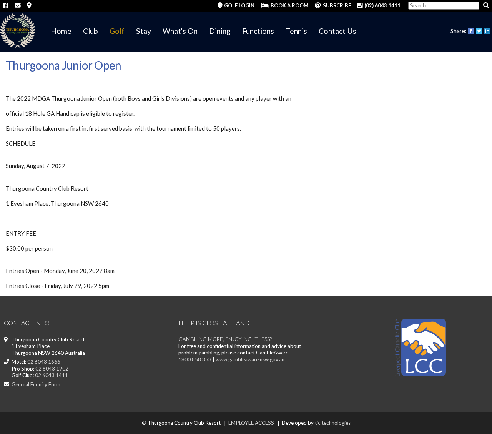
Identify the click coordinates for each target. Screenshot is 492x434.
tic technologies (333, 423)
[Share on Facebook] (471, 30)
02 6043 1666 (43, 362)
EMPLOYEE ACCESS (251, 423)
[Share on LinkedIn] (488, 30)
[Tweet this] (480, 30)
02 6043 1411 (51, 375)
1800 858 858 (194, 359)
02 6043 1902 (51, 369)
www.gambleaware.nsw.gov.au (250, 359)
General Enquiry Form (36, 384)
